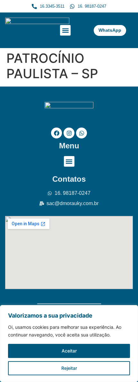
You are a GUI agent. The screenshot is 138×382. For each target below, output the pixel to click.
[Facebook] (56, 133)
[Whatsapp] (81, 133)
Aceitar (69, 350)
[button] (65, 30)
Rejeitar (69, 368)
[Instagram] (69, 133)
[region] (69, 343)
